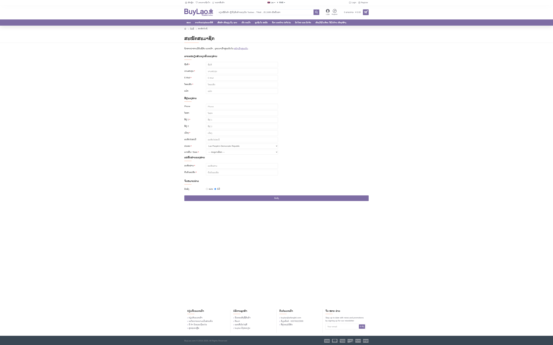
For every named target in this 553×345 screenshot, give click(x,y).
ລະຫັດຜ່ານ (189, 165)
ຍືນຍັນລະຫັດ (189, 172)
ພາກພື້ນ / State (190, 152)
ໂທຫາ (186, 113)
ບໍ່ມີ (218, 189)
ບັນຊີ (192, 29)
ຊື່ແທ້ (186, 64)
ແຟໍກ (186, 91)
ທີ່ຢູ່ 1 (186, 119)
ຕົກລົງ (186, 189)
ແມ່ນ (211, 189)
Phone (187, 106)
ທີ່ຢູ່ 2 (186, 126)
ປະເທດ (187, 146)
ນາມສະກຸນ (189, 71)
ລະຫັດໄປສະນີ (190, 139)
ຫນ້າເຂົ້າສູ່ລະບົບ (241, 48)
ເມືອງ (186, 133)
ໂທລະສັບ (188, 84)
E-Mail (187, 77)
